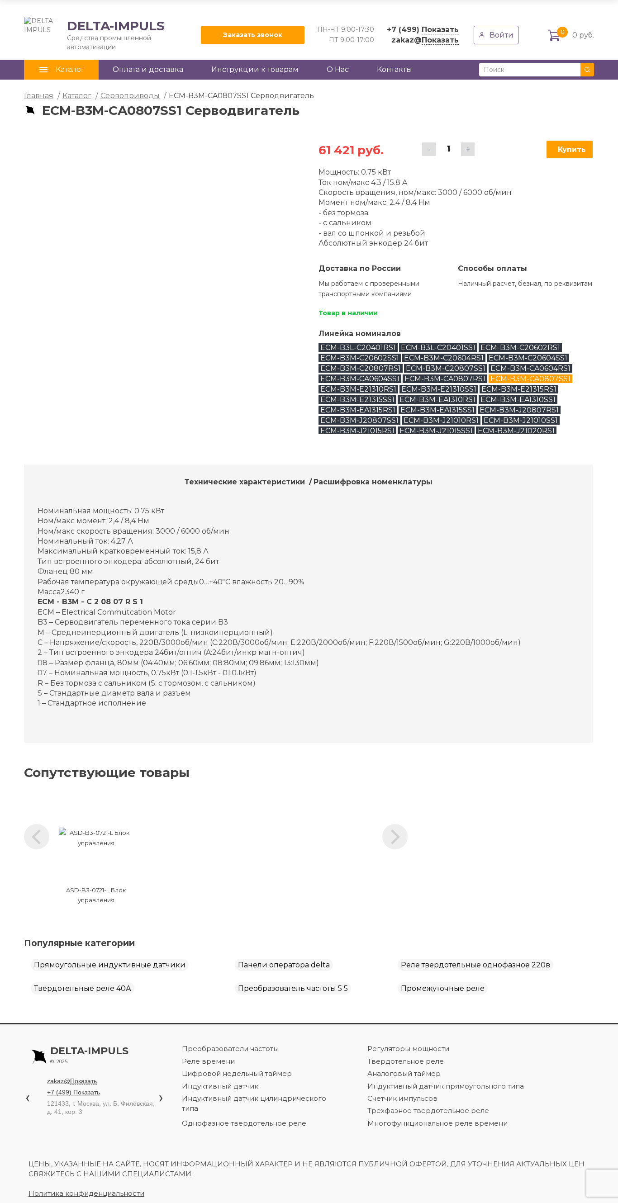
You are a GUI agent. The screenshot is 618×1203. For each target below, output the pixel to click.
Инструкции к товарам (255, 69)
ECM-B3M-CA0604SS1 (359, 378)
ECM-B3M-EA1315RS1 (357, 410)
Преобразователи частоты (230, 1048)
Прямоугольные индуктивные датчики (109, 965)
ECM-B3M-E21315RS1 (518, 389)
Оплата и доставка (148, 69)
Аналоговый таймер (404, 1073)
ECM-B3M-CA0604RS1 (530, 368)
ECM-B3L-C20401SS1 (438, 347)
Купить (572, 149)
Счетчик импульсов (402, 1098)
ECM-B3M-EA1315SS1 (437, 410)
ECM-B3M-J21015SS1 (436, 430)
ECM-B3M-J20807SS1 (359, 420)
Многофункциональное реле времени (437, 1123)
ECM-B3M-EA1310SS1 (518, 399)
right (395, 836)
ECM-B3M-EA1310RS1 (437, 399)
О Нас (338, 69)
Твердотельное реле (405, 1061)
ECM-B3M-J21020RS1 (516, 430)
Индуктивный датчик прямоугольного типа (445, 1086)
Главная (38, 95)
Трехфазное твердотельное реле (428, 1110)
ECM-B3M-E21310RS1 (358, 389)
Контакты (394, 69)
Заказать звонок (252, 35)
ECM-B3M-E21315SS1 (357, 399)
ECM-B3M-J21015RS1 (357, 430)
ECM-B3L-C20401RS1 (358, 347)
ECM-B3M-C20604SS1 (528, 358)
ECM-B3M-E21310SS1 (438, 389)
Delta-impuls (89, 1055)
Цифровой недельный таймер (237, 1073)
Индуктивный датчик (220, 1086)
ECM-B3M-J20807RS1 (519, 410)
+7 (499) (423, 29)
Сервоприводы (130, 95)
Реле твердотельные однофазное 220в (475, 965)
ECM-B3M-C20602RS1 (520, 347)
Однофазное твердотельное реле (244, 1123)
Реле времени (208, 1061)
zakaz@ (425, 40)
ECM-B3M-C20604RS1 (444, 358)
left (36, 836)
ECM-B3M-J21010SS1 (521, 420)
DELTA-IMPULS (94, 35)
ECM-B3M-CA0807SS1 (530, 378)
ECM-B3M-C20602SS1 (359, 358)
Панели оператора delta (284, 965)
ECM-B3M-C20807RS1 (360, 368)
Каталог (76, 95)
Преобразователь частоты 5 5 (293, 988)
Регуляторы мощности (408, 1048)
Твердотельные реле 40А (82, 988)
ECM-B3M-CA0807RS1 (444, 378)
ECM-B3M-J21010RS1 (441, 420)
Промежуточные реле (443, 988)
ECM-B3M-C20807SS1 (445, 368)
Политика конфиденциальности (86, 1193)
